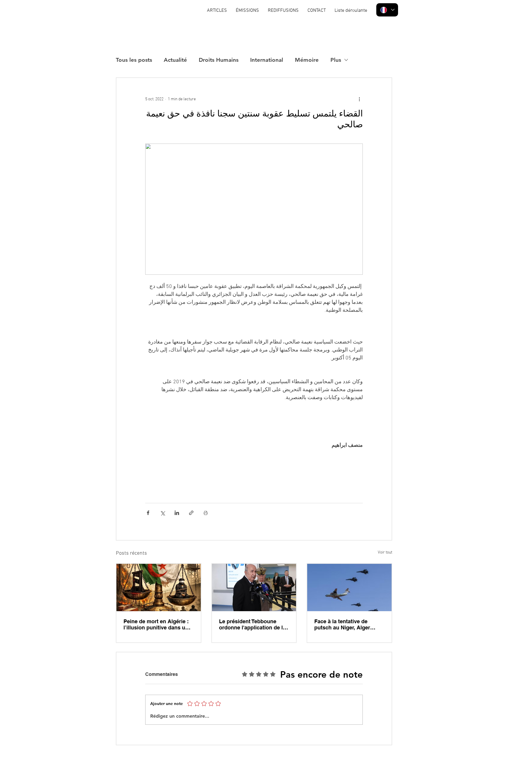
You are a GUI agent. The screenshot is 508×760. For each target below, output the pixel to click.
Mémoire (307, 59)
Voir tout (385, 552)
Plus (335, 59)
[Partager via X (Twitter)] (162, 513)
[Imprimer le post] (205, 513)
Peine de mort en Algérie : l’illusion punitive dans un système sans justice (156, 624)
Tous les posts (134, 59)
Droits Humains (218, 59)
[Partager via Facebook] (148, 513)
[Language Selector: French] (387, 9)
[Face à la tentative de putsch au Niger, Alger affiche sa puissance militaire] (349, 587)
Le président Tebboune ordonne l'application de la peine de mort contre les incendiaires (252, 624)
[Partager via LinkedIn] (177, 513)
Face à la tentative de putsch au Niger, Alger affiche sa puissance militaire (342, 624)
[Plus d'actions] (359, 99)
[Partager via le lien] (191, 513)
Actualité (175, 59)
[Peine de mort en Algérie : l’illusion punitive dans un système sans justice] (158, 587)
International (266, 59)
